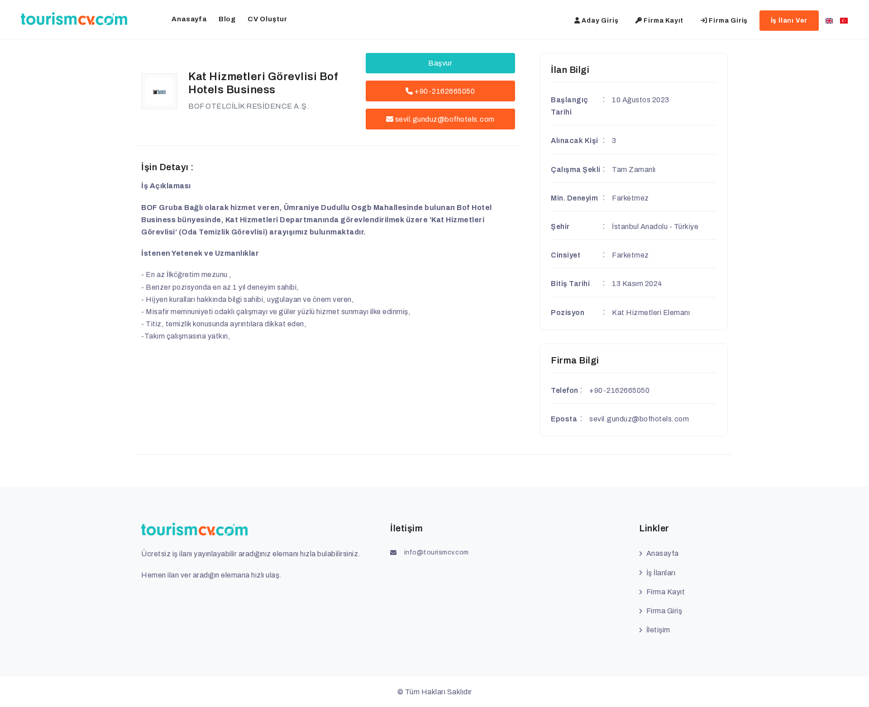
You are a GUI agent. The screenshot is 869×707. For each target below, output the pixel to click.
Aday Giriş (599, 20)
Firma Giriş (727, 20)
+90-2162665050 (444, 91)
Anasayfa (189, 19)
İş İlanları (660, 573)
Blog (227, 19)
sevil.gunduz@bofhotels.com (445, 119)
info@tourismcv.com (436, 552)
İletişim (658, 630)
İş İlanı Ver (789, 20)
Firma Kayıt (663, 20)
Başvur (440, 63)
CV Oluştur (267, 19)
